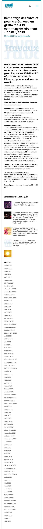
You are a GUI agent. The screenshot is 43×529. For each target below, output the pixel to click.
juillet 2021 (8, 445)
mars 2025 (8, 315)
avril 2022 (7, 418)
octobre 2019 (9, 506)
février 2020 (8, 495)
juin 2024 (7, 342)
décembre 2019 (10, 501)
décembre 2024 (10, 324)
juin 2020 (7, 483)
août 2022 (8, 406)
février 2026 (8, 283)
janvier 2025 (8, 321)
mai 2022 (7, 415)
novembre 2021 (10, 433)
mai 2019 (7, 521)
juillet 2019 (8, 515)
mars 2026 (8, 280)
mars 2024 (8, 351)
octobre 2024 (9, 330)
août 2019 (8, 512)
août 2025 (8, 301)
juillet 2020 (8, 480)
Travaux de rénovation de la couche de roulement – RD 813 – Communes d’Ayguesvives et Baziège (25, 243)
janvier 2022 (8, 427)
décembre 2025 (10, 289)
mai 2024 (7, 345)
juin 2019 (7, 518)
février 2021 (8, 459)
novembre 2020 (10, 468)
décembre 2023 (10, 359)
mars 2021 (8, 456)
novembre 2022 (10, 398)
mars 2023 (8, 386)
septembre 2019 (10, 509)
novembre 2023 (10, 362)
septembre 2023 (10, 368)
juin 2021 (7, 448)
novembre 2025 (10, 292)
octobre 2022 (9, 401)
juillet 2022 (8, 409)
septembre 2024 (10, 333)
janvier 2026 (8, 286)
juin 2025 (7, 307)
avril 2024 (8, 348)
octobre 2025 (9, 295)
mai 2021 (7, 451)
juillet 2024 (8, 339)
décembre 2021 (10, 430)
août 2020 (8, 477)
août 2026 (8, 265)
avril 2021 (7, 454)
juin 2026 (7, 271)
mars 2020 (8, 492)
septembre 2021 (10, 439)
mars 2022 (8, 421)
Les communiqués (22, 36)
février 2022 (8, 424)
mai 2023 (7, 380)
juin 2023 (7, 377)
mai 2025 (7, 309)
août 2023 (8, 371)
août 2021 (8, 442)
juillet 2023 (8, 374)
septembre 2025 (10, 298)
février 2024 (8, 354)
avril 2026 (7, 277)
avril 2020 (8, 489)
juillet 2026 (8, 268)
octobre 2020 (9, 471)
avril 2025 (7, 312)
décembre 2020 (10, 465)
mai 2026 (7, 274)
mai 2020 (7, 486)
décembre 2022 (10, 395)
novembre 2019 (10, 504)
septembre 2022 (10, 404)
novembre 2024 (10, 327)
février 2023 (8, 389)
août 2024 (8, 336)
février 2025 (8, 318)
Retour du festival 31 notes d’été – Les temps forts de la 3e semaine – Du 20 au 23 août (25, 204)
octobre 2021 (9, 436)
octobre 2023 (9, 365)
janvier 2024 (8, 356)
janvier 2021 (8, 462)
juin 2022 (7, 412)
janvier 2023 (8, 392)
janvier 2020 (8, 498)
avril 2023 (7, 383)
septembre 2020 (10, 474)
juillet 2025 (8, 304)
